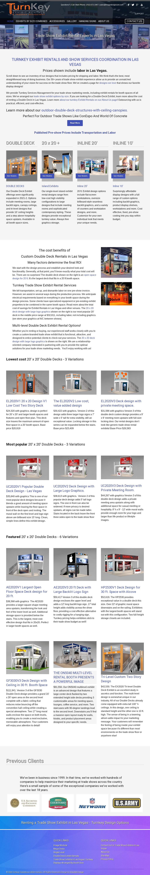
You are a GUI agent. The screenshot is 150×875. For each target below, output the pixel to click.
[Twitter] (133, 5)
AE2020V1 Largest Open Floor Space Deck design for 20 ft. (26, 591)
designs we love (107, 83)
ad (63, 405)
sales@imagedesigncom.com (111, 5)
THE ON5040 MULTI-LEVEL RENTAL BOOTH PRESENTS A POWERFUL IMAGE (73, 677)
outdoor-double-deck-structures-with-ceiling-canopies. (84, 110)
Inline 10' (118, 186)
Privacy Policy (107, 859)
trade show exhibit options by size (51, 96)
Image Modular (60, 845)
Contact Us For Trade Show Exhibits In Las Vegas (120, 847)
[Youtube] (141, 5)
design (76, 405)
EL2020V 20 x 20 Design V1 (26, 401)
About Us (105, 852)
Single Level (58, 852)
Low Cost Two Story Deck (24, 405)
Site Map (105, 855)
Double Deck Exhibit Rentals (66, 856)
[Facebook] (128, 5)
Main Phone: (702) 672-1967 (86, 5)
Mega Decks (59, 849)
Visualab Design (77, 872)
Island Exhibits (50, 186)
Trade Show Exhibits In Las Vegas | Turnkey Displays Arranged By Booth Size (73, 861)
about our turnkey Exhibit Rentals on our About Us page (88, 100)
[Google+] (137, 5)
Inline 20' (82, 186)
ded (68, 405)
